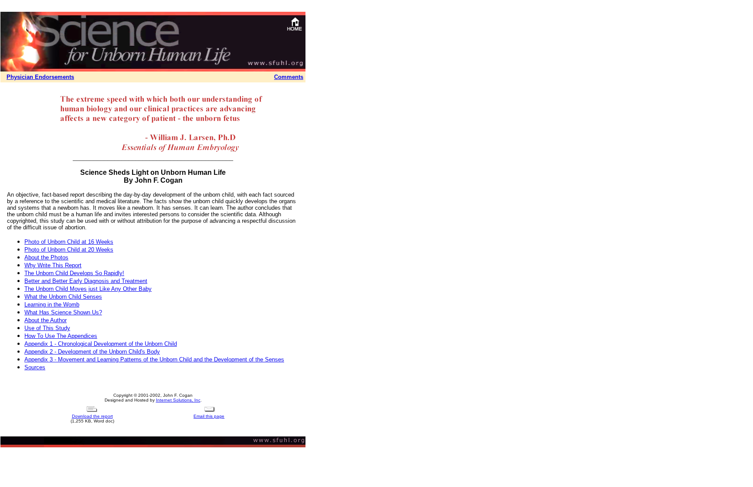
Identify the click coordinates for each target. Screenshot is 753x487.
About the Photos (46, 257)
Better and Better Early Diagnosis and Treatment (85, 281)
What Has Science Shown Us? (63, 312)
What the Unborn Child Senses (63, 296)
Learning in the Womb (51, 304)
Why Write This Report (52, 265)
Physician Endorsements (40, 77)
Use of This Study (47, 328)
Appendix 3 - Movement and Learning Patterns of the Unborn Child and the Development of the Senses (154, 359)
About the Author (45, 320)
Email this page (208, 416)
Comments (288, 77)
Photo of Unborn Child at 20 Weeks (68, 249)
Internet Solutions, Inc (178, 400)
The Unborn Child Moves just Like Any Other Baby (88, 289)
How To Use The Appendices (60, 336)
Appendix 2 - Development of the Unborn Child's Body (92, 351)
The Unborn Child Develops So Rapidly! (74, 273)
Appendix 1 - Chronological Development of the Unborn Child (100, 344)
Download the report (92, 416)
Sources (34, 367)
